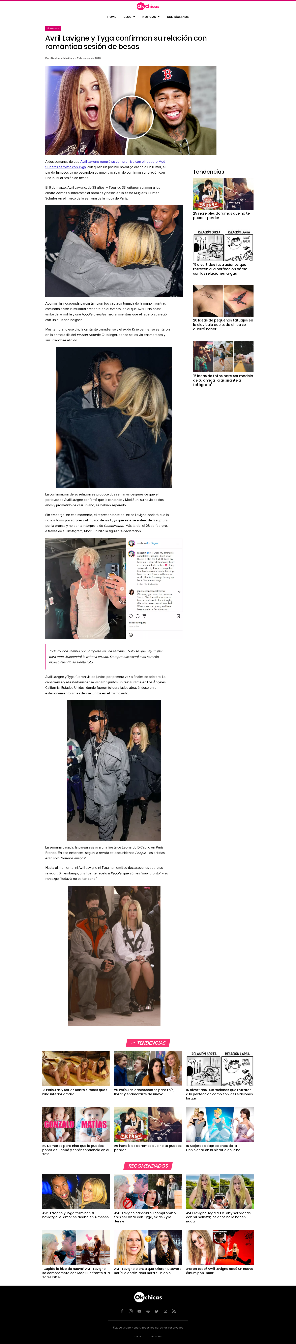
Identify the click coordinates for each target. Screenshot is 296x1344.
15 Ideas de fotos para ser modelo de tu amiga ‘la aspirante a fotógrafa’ (223, 380)
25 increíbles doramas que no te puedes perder (221, 215)
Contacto (139, 1337)
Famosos (53, 28)
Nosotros (156, 1337)
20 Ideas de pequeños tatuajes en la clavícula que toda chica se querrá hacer (223, 325)
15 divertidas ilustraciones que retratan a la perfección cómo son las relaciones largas (220, 269)
